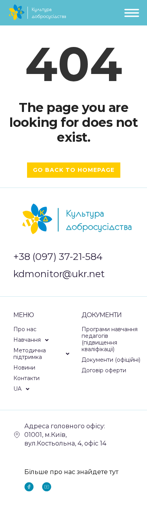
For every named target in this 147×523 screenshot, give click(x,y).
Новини (24, 367)
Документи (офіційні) (111, 359)
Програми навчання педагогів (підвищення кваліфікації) (110, 339)
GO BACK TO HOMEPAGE (73, 169)
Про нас (24, 329)
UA (17, 388)
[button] (43, 340)
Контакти (26, 378)
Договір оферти (104, 370)
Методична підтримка (29, 354)
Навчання (27, 339)
